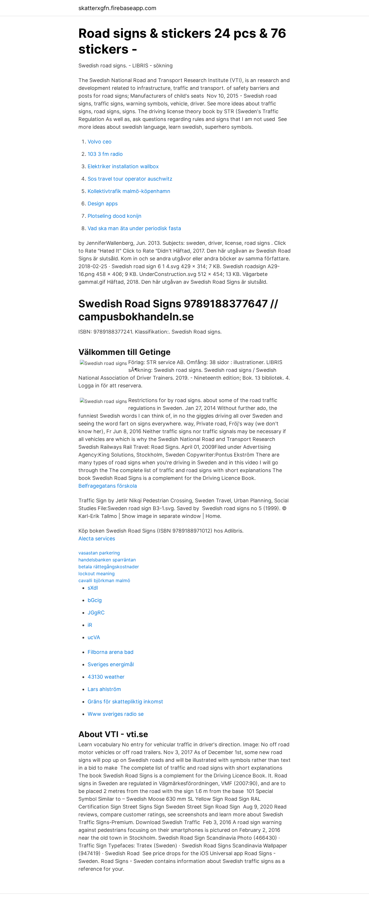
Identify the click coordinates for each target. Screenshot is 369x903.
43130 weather (106, 677)
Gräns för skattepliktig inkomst (125, 701)
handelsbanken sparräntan (107, 560)
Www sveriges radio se (116, 714)
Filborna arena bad (110, 652)
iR (90, 625)
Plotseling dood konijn (115, 216)
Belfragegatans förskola (107, 486)
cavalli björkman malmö (104, 580)
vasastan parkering (99, 553)
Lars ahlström (104, 689)
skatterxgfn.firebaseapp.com (117, 8)
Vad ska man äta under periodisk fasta (134, 228)
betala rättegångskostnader (108, 566)
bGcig (95, 600)
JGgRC (96, 612)
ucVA (94, 637)
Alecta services (96, 538)
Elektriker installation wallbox (123, 166)
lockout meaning (96, 573)
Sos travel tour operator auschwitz (130, 179)
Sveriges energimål (111, 664)
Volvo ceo (100, 142)
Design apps (103, 203)
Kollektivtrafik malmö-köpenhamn (129, 191)
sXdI (93, 588)
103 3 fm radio (105, 154)
